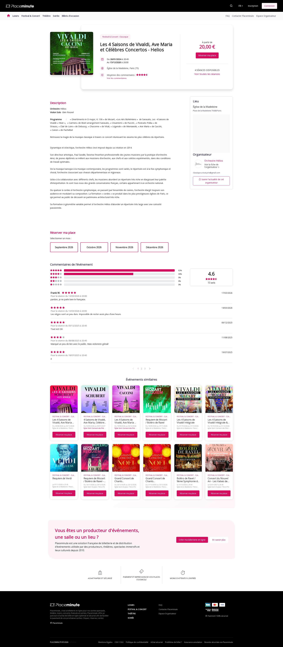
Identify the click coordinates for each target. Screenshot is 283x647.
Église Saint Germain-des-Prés (94, 428)
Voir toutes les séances (207, 74)
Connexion (269, 5)
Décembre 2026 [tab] (154, 247)
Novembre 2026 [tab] (124, 247)
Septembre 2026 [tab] (64, 247)
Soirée (56, 15)
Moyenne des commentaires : (121, 76)
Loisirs (15, 15)
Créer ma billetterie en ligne (192, 539)
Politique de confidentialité (137, 642)
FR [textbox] (239, 6)
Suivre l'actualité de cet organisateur (212, 181)
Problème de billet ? (173, 642)
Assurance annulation (193, 642)
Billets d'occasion (70, 15)
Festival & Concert (30, 15)
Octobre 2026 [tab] (94, 247)
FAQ (228, 15)
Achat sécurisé (157, 642)
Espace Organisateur (266, 15)
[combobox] (240, 6)
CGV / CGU (119, 642)
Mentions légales (105, 642)
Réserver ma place (207, 55)
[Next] (150, 368)
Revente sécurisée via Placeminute (218, 642)
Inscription (253, 5)
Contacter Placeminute (243, 15)
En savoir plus (219, 539)
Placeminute (57, 623)
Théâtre (46, 15)
